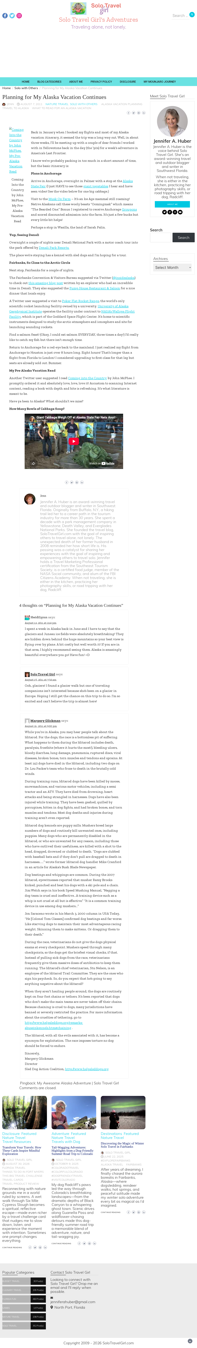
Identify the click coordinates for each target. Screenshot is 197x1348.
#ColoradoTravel (65, 1167)
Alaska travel (112, 1164)
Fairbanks (134, 1164)
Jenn (10, 104)
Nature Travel (57, 104)
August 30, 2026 (18, 1164)
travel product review (20, 1183)
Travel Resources (16, 1141)
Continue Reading (12, 1247)
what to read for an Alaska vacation (61, 108)
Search (156, 230)
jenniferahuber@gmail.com (72, 1301)
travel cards (12, 1179)
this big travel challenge (22, 1175)
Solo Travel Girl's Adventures (98, 19)
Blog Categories (49, 81)
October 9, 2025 (66, 1164)
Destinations (111, 1133)
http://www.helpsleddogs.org (87, 1069)
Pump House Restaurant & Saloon (94, 288)
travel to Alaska (15, 108)
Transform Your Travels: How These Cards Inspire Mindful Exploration (21, 1151)
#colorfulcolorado (67, 1171)
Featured (28, 1133)
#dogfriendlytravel (67, 1175)
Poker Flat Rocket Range (80, 301)
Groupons (129, 209)
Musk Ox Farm (59, 199)
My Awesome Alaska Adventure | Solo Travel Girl (78, 1083)
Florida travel (13, 1167)
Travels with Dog (66, 1141)
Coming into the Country (87, 378)
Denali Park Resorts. (54, 247)
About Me (76, 81)
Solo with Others (83, 104)
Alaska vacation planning (121, 104)
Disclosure (128, 81)
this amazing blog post (45, 283)
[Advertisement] (98, 54)
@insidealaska (124, 278)
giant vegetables (95, 186)
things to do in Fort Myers (23, 1171)
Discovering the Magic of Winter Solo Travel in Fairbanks (122, 1145)
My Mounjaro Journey (160, 81)
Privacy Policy (101, 81)
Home (26, 81)
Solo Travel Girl (42, 674)
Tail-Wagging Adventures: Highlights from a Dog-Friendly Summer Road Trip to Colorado (73, 1151)
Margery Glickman (45, 720)
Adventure (60, 1133)
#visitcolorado (63, 1179)
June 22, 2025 (113, 1156)
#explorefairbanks (115, 1160)
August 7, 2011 (31, 104)
